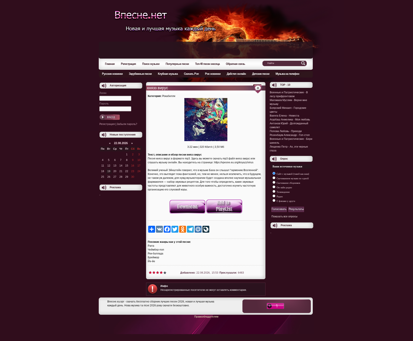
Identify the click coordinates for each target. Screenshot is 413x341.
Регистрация (107, 124)
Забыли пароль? (127, 124)
